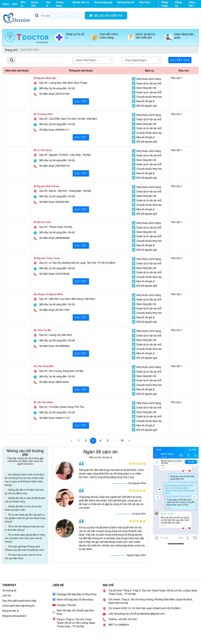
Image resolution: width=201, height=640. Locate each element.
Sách (14, 4)
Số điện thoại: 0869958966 (54, 238)
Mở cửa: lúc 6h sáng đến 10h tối (57, 88)
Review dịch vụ (81, 2)
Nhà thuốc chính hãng (148, 79)
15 (122, 440)
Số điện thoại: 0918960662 (54, 346)
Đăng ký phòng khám (14, 616)
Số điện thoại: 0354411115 (54, 418)
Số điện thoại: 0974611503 (54, 310)
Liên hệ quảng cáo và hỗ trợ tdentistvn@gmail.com (137, 613)
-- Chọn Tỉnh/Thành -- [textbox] (86, 60)
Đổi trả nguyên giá (146, 105)
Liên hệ (6, 595)
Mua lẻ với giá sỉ (145, 101)
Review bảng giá (103, 2)
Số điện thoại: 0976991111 (54, 129)
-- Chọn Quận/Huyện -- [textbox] (135, 60)
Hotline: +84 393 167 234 (123, 619)
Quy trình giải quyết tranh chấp (19, 600)
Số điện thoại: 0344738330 (54, 273)
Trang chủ (11, 50)
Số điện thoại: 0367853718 (54, 165)
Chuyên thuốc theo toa (149, 96)
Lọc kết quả (180, 60)
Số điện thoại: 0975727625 (54, 93)
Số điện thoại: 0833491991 (54, 202)
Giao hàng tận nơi (146, 88)
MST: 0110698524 (119, 624)
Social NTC (34, 3)
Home (5, 4)
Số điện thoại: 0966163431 (54, 382)
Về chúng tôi (9, 590)
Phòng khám (59, 3)
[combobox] (92, 60)
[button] (194, 497)
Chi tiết (81, 101)
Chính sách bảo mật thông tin (18, 605)
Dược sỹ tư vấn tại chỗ (148, 83)
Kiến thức (144, 2)
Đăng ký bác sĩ (10, 610)
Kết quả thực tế (125, 2)
